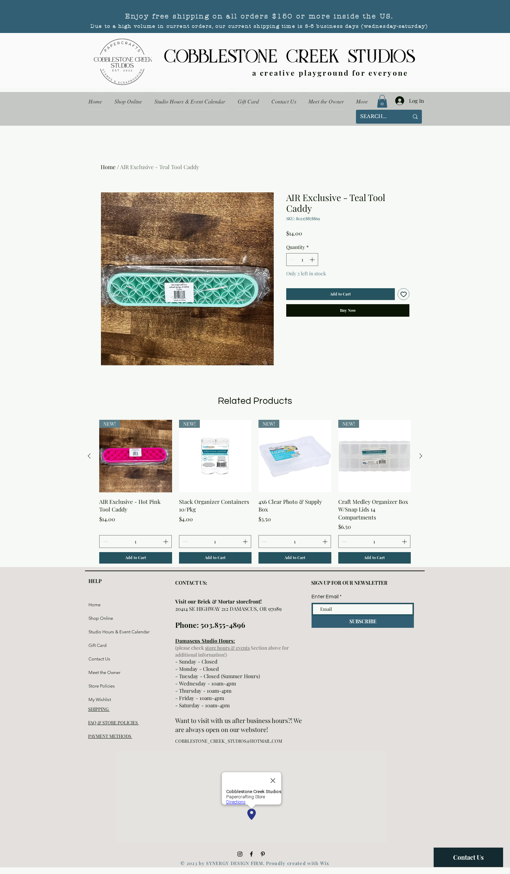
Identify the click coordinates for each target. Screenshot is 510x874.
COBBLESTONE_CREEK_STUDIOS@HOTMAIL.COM (228, 741)
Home (108, 166)
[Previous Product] (89, 456)
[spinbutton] (302, 259)
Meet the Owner (104, 672)
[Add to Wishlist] (404, 294)
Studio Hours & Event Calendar (104, 631)
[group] (255, 491)
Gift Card (97, 645)
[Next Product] (421, 456)
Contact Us (99, 658)
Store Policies (101, 686)
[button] (382, 101)
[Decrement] (291, 259)
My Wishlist (99, 699)
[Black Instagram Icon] (240, 854)
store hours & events (227, 647)
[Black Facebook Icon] (251, 854)
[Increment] (312, 259)
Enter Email (325, 596)
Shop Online (100, 618)
